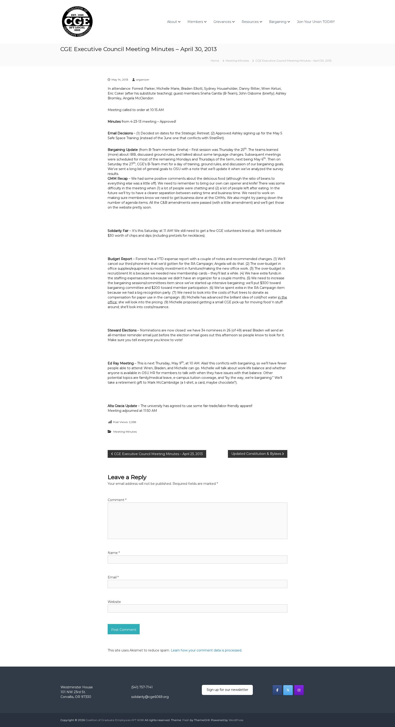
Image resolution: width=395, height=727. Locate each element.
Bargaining (277, 22)
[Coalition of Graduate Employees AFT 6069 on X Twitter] (288, 690)
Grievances (222, 22)
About (172, 22)
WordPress (236, 720)
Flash (185, 720)
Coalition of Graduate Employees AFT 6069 (114, 720)
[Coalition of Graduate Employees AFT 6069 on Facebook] (277, 690)
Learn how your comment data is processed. (206, 650)
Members (195, 22)
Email (113, 577)
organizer (142, 79)
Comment (117, 500)
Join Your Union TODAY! (316, 22)
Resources (250, 22)
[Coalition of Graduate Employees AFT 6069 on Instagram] (299, 690)
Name (114, 553)
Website (114, 602)
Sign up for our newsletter (227, 690)
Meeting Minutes (237, 60)
